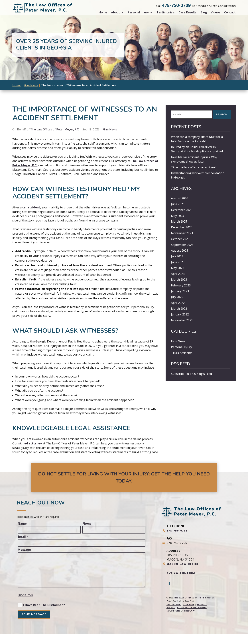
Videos (215, 12)
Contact (230, 12)
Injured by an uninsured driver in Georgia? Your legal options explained (197, 149)
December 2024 (181, 227)
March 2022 (179, 309)
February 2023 (181, 285)
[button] (244, 607)
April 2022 (178, 303)
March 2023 (179, 280)
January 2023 (180, 291)
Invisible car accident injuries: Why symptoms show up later (194, 159)
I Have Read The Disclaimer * (44, 605)
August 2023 (179, 251)
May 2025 (177, 216)
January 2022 (180, 314)
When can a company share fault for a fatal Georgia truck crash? (197, 139)
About (115, 12)
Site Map (188, 604)
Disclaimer (25, 595)
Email (23, 537)
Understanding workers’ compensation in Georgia (197, 175)
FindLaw (189, 610)
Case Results (188, 12)
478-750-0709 (176, 5)
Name (22, 524)
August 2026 (179, 198)
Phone (87, 524)
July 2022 (177, 297)
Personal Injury (138, 12)
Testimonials (165, 12)
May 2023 (177, 268)
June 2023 (177, 262)
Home (103, 12)
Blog (204, 12)
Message (24, 550)
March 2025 (179, 221)
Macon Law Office (182, 564)
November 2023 (182, 233)
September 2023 (182, 245)
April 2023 (178, 274)
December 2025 (181, 210)
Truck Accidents (181, 353)
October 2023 (180, 239)
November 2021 (182, 320)
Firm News (110, 129)
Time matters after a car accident (193, 167)
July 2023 (177, 256)
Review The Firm (180, 573)
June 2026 (177, 204)
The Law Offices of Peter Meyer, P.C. (54, 129)
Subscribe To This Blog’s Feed (191, 374)
